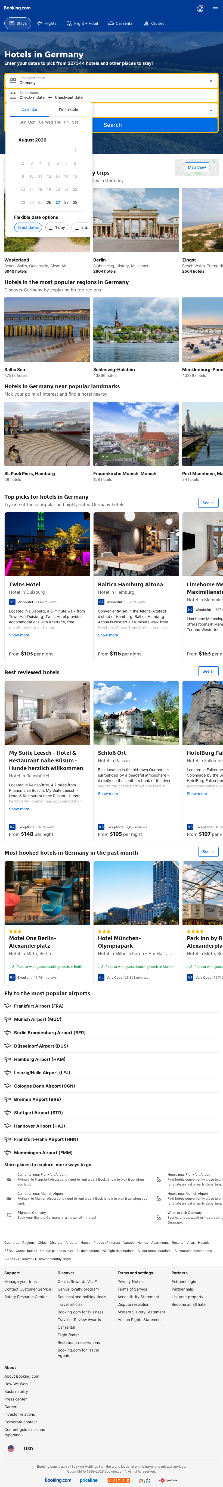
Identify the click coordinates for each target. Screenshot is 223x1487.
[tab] (29, 109)
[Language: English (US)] (10, 1448)
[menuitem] (17, 23)
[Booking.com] (17, 8)
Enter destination (32, 78)
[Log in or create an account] (200, 8)
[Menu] (215, 8)
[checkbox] (75, 150)
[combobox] (112, 82)
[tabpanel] (49, 177)
